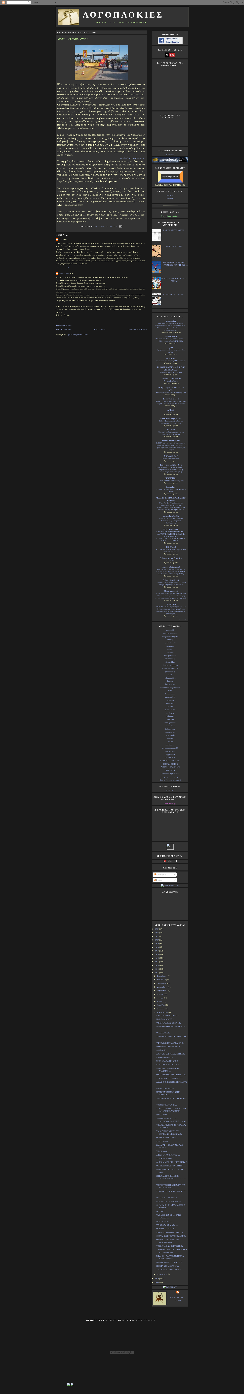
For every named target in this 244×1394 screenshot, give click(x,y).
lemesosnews (170, 693)
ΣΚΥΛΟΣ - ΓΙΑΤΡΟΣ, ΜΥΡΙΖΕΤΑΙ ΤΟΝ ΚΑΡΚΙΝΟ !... (170, 1257)
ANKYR (170, 410)
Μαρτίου (161, 1008)
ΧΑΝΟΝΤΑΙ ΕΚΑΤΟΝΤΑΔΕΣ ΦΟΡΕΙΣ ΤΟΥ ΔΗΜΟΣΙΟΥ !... (171, 1251)
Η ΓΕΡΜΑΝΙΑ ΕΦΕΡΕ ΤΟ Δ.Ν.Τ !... (170, 1046)
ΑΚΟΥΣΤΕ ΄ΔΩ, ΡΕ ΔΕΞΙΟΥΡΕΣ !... (170, 1053)
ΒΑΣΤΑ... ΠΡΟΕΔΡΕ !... (165, 1088)
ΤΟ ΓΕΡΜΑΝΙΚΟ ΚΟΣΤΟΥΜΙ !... (169, 1246)
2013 (157, 965)
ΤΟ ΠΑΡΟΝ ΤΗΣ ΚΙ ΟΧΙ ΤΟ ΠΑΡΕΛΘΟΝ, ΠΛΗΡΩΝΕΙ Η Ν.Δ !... (171, 1119)
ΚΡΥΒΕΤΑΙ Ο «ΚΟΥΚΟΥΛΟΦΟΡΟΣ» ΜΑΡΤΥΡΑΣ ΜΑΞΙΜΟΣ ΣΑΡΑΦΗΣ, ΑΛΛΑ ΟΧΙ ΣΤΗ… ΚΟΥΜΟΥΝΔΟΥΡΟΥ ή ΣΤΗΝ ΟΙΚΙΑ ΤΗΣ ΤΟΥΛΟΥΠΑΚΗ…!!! (171, 536)
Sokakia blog (170, 729)
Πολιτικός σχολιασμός (170, 773)
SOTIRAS (171, 429)
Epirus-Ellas (170, 662)
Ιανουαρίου (162, 1274)
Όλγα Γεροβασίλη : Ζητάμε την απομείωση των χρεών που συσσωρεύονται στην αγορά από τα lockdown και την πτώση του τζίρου (171, 506)
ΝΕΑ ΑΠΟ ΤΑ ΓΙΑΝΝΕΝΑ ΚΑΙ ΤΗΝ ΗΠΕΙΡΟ (171, 499)
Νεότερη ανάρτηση (63, 329)
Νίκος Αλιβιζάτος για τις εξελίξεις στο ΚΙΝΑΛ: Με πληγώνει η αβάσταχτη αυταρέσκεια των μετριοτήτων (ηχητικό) (170, 595)
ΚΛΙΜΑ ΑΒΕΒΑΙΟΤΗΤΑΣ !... (168, 1015)
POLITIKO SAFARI (171, 529)
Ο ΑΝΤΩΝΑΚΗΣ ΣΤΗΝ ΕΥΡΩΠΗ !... (171, 1165)
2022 (157, 932)
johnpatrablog (170, 678)
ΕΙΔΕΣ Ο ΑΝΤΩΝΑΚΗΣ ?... (174, 230)
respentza (170, 719)
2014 (157, 961)
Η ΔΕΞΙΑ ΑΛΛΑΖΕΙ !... (165, 1019)
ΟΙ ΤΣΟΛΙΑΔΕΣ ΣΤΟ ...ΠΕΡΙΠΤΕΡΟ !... (172, 1162)
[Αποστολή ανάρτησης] (120, 226)
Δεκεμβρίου (162, 976)
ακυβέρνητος (64, 273)
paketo (170, 706)
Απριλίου (161, 1005)
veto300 (170, 741)
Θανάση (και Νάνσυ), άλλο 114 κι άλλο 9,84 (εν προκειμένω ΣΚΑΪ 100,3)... (171, 340)
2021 (157, 936)
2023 (157, 929)
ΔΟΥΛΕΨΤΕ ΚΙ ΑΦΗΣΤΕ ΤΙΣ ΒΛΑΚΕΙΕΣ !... (168, 1069)
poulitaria (170, 713)
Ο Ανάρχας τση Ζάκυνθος (171, 558)
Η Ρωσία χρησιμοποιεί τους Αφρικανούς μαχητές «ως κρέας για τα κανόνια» (171, 402)
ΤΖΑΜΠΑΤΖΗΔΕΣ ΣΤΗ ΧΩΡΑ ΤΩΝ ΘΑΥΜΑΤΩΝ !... (170, 1186)
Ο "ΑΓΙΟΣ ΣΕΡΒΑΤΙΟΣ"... (166, 1137)
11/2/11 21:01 (62, 318)
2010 (157, 1278)
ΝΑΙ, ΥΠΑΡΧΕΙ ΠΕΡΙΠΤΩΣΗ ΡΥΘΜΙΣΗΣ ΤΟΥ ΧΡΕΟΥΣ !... (175, 263)
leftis (170, 690)
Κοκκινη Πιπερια (171, 398)
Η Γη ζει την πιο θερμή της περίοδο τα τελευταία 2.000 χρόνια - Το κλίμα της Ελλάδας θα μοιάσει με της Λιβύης (171, 571)
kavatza (170, 681)
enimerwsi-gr (170, 658)
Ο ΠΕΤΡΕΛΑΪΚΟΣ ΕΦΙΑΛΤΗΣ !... (170, 1023)
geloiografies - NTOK (170, 668)
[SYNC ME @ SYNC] (170, 885)
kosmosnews (170, 684)
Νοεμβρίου (161, 979)
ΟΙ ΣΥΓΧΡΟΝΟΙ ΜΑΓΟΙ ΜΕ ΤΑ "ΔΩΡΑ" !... (174, 279)
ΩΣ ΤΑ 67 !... (161, 1211)
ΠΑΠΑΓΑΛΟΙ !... (163, 1114)
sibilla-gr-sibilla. (170, 722)
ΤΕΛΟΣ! (171, 412)
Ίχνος (171, 347)
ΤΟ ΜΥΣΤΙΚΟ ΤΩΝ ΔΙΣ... (166, 1105)
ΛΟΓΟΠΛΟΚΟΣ (100, 226)
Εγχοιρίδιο (170, 754)
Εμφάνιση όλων (183, 620)
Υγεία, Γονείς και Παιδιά (170, 780)
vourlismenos (170, 744)
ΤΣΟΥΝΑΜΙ (171, 547)
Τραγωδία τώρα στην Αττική (171, 372)
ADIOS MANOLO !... (164, 1158)
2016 (157, 954)
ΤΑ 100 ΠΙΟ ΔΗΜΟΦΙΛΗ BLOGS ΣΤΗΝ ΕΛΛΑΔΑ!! (171, 368)
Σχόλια (159, 880)
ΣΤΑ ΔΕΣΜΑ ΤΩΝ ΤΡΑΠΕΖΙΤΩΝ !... (171, 1078)
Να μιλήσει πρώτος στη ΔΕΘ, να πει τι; (171, 361)
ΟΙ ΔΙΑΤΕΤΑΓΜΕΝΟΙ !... (166, 1228)
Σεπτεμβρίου (162, 987)
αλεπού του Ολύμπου (171, 440)
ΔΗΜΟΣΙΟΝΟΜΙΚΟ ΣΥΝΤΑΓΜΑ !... (171, 1232)
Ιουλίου (160, 994)
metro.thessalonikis (171, 516)
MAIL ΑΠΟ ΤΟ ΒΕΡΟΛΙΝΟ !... (168, 1061)
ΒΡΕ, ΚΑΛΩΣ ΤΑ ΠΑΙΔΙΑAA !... (169, 1201)
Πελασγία (170, 358)
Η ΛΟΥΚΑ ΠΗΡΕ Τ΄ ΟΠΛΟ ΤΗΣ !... (170, 1262)
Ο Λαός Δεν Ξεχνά (171, 580)
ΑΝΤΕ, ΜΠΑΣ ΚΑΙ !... (174, 246)
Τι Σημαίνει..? (170, 560)
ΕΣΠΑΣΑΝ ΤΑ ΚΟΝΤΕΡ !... (174, 294)
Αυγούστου (162, 990)
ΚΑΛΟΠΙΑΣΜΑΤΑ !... (165, 1057)
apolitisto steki (170, 642)
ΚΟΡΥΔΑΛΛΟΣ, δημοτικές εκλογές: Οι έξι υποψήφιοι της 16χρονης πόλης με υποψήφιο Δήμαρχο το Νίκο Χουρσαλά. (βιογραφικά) (171, 610)
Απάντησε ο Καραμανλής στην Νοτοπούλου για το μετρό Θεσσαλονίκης (171, 520)
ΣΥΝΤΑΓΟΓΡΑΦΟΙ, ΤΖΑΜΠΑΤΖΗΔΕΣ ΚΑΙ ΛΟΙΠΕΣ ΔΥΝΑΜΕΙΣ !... (172, 1109)
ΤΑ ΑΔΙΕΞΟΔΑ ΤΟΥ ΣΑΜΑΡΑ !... (170, 1269)
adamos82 (170, 630)
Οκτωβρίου (162, 983)
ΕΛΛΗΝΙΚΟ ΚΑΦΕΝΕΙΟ (170, 760)
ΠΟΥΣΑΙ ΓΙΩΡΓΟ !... (164, 1221)
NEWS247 (170, 790)
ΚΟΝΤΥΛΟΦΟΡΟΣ (170, 764)
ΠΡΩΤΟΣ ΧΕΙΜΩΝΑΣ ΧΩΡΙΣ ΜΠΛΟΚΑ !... (168, 1093)
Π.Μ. (61, 239)
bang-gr (170, 649)
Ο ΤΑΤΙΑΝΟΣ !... (163, 1032)
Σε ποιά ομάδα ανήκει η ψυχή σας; (171, 480)
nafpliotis (170, 700)
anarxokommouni (170, 633)
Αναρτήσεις (161, 874)
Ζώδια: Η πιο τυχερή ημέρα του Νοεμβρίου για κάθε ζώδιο (171, 422)
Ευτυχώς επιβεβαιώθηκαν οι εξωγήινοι (171, 392)
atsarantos (170, 646)
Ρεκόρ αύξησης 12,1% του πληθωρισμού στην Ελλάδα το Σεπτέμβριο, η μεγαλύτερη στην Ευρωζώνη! (171, 469)
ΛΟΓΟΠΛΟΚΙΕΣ (123, 14)
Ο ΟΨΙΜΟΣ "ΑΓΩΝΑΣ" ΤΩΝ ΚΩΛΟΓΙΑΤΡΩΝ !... (167, 1241)
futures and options (170, 665)
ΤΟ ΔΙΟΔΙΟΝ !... (163, 1151)
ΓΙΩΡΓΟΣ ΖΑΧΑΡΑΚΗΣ (171, 378)
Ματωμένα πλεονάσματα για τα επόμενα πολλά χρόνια (171, 433)
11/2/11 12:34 (62, 267)
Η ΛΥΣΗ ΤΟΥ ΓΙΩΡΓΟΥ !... (167, 1197)
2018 (157, 947)
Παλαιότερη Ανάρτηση (137, 329)
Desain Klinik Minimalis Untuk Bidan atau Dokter (171, 490)
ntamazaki (170, 703)
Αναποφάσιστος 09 (170, 748)
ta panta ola (170, 735)
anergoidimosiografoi (170, 636)
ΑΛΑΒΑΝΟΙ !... (162, 1050)
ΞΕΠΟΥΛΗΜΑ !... (163, 1141)
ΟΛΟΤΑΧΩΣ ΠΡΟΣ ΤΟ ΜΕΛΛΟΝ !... (171, 1236)
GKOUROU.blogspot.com (171, 418)
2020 (157, 940)
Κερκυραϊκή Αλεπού (171, 567)
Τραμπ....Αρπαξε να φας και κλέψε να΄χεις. (171, 351)
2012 (157, 969)
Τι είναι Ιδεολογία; (171, 381)
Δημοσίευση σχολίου (64, 325)
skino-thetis (170, 725)
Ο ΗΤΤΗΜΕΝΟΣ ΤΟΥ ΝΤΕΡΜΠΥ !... (171, 1074)
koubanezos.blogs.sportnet (170, 687)
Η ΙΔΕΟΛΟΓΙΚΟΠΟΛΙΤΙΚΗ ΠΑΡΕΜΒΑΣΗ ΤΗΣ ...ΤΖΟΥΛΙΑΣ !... (171, 1179)
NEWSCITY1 (170, 478)
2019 (157, 943)
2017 (157, 950)
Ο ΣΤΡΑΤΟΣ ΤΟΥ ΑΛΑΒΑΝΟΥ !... (170, 1043)
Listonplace (170, 487)
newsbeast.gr (171, 321)
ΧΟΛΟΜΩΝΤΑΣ (171, 456)
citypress (170, 652)
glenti (170, 674)
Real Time (170, 154)
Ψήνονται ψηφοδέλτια (171, 458)
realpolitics (170, 716)
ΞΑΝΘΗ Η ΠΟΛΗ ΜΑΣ (170, 767)
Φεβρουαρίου (162, 1012)
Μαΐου (160, 1001)
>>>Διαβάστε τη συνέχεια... (132, 158)
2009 (157, 1282)
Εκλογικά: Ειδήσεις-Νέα (171, 465)
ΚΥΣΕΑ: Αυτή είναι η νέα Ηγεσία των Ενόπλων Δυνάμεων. (171, 550)
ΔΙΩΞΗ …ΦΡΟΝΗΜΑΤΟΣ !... (168, 1155)
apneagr (170, 639)
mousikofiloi (170, 697)
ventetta (170, 738)
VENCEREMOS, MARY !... (167, 1225)
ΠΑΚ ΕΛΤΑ (170, 770)
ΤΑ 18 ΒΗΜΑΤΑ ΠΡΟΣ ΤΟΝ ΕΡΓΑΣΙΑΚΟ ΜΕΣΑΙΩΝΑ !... (169, 1132)
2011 (157, 972)
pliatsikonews (170, 709)
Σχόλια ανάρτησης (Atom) (77, 334)
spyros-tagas (170, 732)
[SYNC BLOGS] (170, 1287)
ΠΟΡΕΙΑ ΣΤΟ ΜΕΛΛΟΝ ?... (167, 1266)
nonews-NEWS (171, 336)
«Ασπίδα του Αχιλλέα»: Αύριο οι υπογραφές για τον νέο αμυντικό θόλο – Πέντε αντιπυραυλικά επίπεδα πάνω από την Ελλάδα (170, 326)
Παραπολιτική (171, 591)
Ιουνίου (160, 998)
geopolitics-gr (170, 671)
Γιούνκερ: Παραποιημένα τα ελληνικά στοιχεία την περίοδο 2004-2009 (171, 583)
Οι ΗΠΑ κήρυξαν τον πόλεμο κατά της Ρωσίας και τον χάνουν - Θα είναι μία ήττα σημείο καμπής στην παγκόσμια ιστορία (171, 446)
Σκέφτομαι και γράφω (170, 776)
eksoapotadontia (170, 655)
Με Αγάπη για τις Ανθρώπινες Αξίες (171, 388)
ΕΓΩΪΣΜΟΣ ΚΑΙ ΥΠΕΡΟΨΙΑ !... (169, 1064)
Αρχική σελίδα (100, 329)
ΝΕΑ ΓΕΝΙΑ (171, 604)
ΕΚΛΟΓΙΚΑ (170, 757)
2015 (157, 958)
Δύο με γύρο (170, 751)
